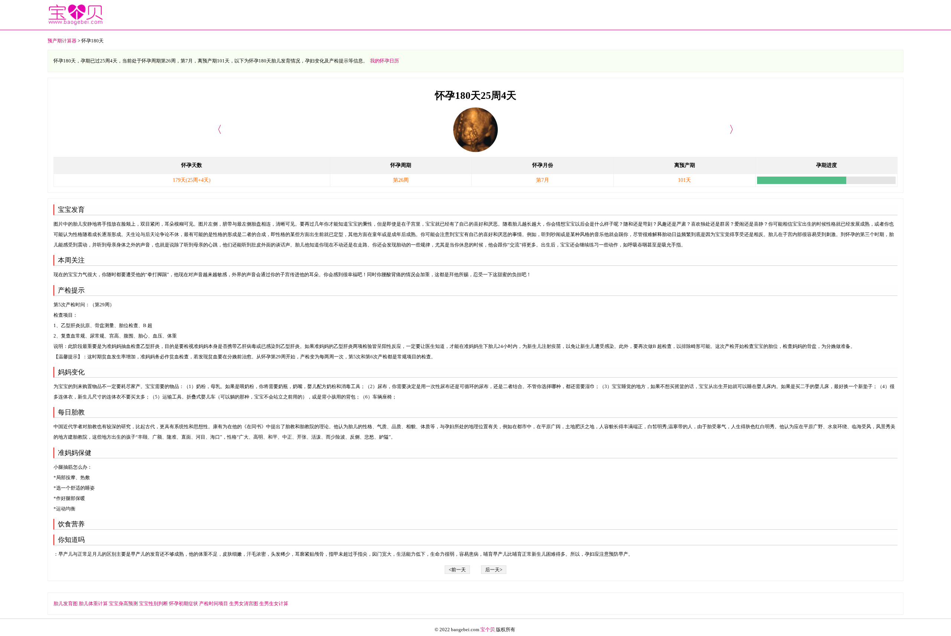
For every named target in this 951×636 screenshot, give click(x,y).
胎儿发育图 (65, 603)
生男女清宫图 (243, 603)
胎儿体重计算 (93, 603)
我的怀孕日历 (384, 61)
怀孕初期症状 (183, 603)
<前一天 (457, 569)
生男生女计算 (273, 603)
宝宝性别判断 (153, 603)
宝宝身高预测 (123, 603)
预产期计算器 (62, 40)
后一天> (493, 569)
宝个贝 (487, 629)
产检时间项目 (213, 603)
